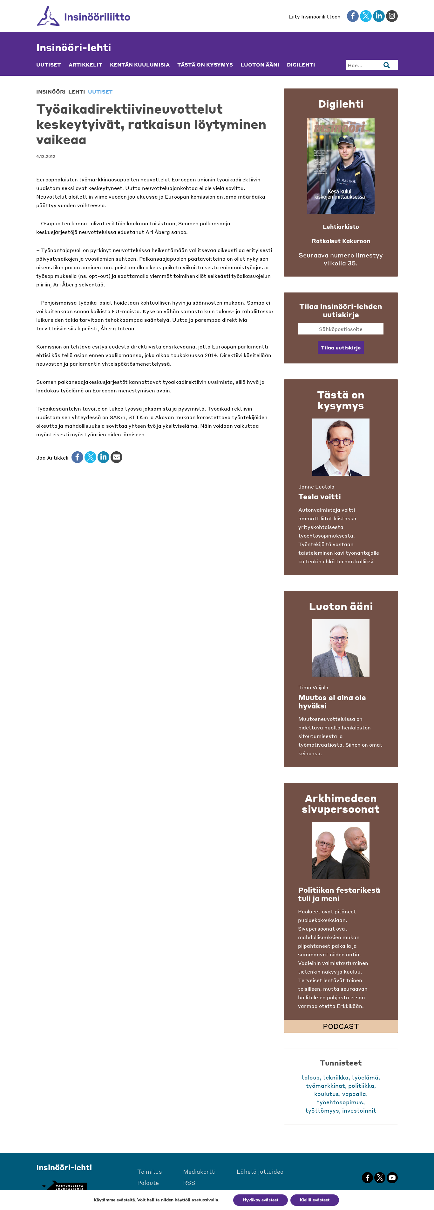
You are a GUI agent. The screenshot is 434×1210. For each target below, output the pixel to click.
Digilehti (301, 64)
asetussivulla (205, 1200)
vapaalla (354, 1093)
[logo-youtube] (392, 1177)
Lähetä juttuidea (260, 1171)
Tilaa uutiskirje (341, 347)
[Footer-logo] (64, 1186)
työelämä (365, 1077)
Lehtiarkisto (341, 226)
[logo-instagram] (392, 16)
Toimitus (149, 1171)
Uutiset (48, 64)
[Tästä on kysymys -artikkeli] (341, 447)
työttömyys (322, 1110)
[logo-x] (366, 16)
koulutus (326, 1093)
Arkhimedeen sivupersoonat (341, 803)
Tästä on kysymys (205, 64)
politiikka (361, 1085)
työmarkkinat (325, 1085)
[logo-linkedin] (379, 16)
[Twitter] (90, 457)
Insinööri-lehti (73, 47)
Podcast (341, 1026)
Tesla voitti (319, 496)
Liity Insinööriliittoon (314, 16)
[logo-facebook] (353, 16)
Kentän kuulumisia (140, 64)
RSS (189, 1182)
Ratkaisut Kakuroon (341, 240)
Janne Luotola (316, 486)
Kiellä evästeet (314, 1200)
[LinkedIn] (103, 457)
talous (311, 1077)
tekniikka (336, 1077)
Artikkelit (85, 64)
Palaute (148, 1182)
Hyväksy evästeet (260, 1200)
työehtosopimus (340, 1102)
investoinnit (359, 1110)
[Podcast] (341, 850)
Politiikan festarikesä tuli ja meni (339, 894)
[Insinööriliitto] (83, 16)
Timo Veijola (313, 687)
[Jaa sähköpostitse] (116, 457)
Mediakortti (199, 1171)
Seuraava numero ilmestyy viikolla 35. (341, 259)
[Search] (386, 65)
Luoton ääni (260, 64)
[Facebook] (77, 457)
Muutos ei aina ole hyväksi (332, 701)
